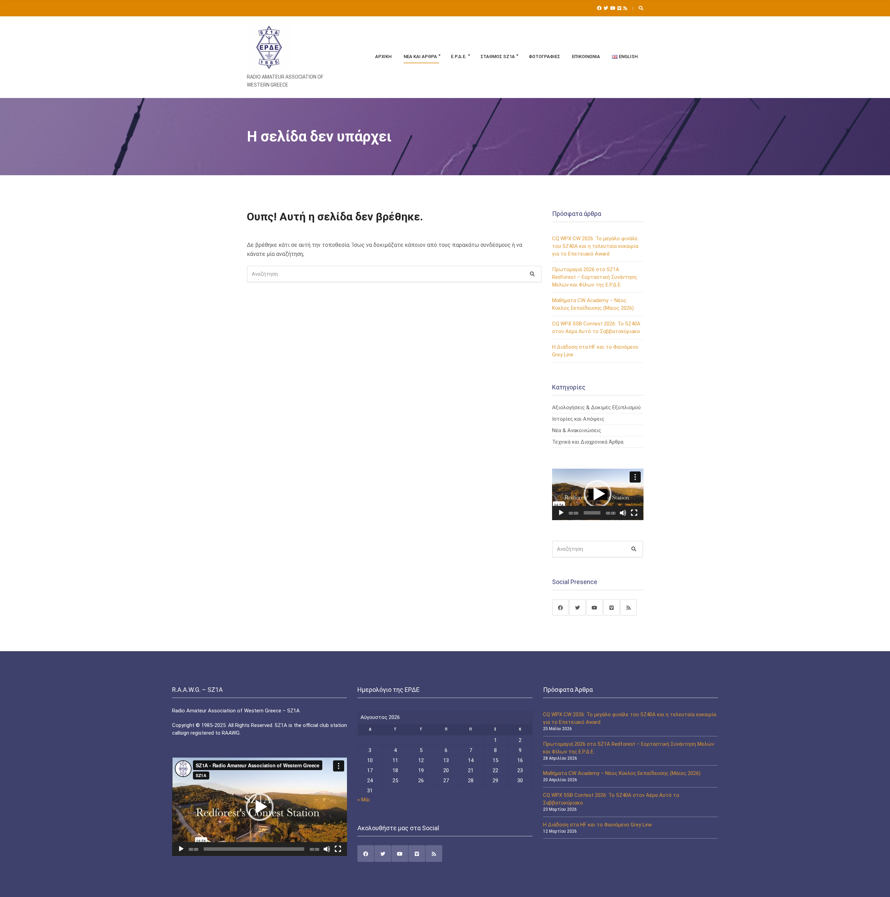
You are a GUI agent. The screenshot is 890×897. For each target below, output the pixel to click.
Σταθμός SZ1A (497, 56)
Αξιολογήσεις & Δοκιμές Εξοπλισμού (596, 407)
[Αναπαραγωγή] (561, 512)
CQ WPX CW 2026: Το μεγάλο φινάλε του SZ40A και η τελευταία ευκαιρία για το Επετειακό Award (595, 246)
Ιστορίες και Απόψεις (578, 419)
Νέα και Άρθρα (420, 56)
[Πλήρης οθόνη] (634, 512)
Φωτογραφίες (544, 56)
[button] (598, 494)
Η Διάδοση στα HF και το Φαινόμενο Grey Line (597, 825)
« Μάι (363, 800)
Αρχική (383, 56)
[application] (598, 494)
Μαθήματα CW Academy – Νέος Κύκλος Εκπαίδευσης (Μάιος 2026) (622, 773)
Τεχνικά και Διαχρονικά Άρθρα (587, 442)
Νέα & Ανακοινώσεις (576, 430)
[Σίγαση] (623, 512)
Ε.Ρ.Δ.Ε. (459, 56)
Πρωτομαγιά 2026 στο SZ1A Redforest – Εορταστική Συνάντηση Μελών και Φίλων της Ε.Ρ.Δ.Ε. (594, 277)
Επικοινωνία (586, 56)
